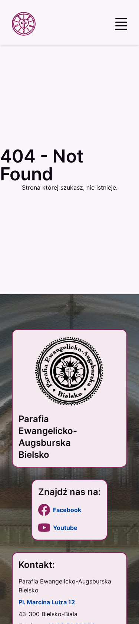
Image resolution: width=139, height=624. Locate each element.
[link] (69, 510)
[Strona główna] (25, 24)
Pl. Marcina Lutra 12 (47, 602)
